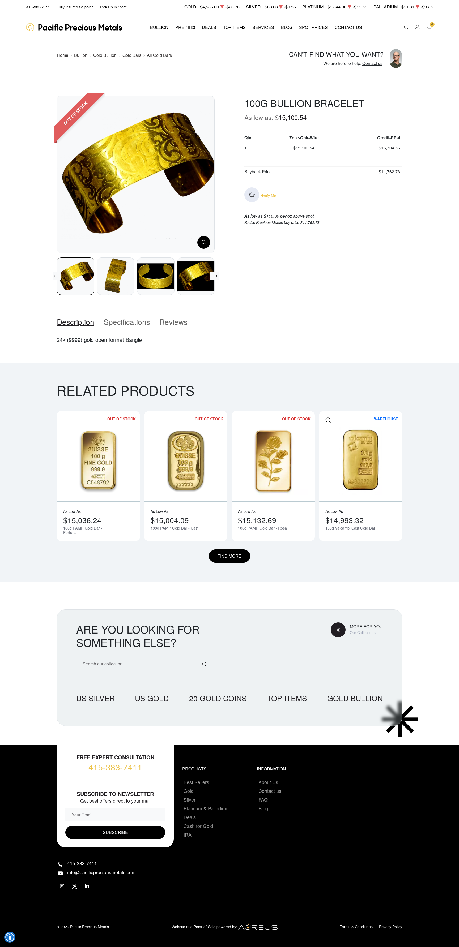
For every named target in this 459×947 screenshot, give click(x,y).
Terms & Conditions (356, 926)
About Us (268, 781)
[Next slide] (214, 276)
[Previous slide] (57, 276)
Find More (229, 556)
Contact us (372, 63)
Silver (190, 799)
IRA (188, 834)
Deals (190, 816)
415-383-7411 (115, 767)
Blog (263, 808)
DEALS (209, 27)
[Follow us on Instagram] (62, 886)
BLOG (286, 27)
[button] (9, 937)
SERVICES (263, 27)
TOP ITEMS (234, 27)
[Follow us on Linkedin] (87, 886)
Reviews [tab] (173, 321)
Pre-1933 (185, 27)
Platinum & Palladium (206, 808)
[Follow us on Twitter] (74, 886)
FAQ (263, 799)
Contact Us (348, 27)
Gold (189, 790)
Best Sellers (196, 781)
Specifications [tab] (127, 321)
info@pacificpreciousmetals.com (101, 872)
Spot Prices (313, 27)
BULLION (159, 27)
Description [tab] (75, 321)
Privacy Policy (390, 926)
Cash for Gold (198, 825)
